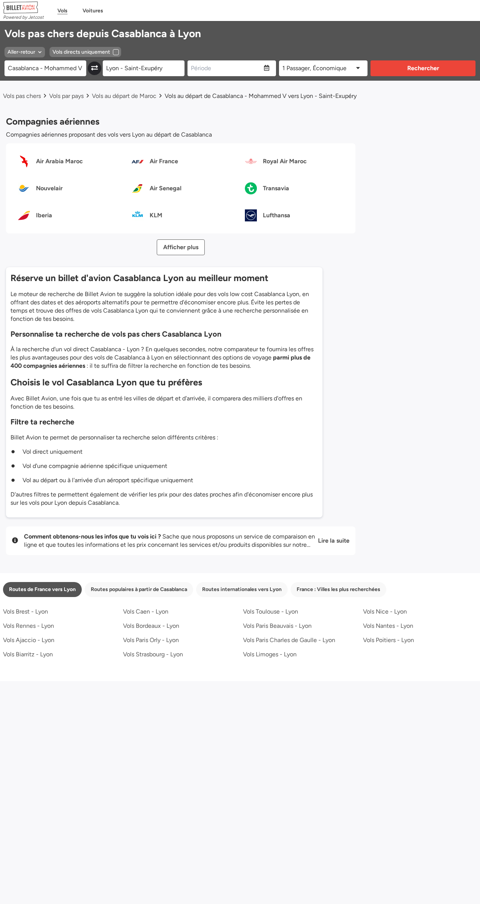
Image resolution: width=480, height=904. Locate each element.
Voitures (92, 11)
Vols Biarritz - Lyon (28, 654)
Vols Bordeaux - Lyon (151, 625)
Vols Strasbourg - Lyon (153, 654)
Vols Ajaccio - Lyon (28, 640)
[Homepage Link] (23, 7)
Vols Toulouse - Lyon (270, 611)
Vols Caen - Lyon (145, 611)
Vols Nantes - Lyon (388, 625)
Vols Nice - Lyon (385, 611)
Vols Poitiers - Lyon (388, 640)
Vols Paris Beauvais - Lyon (277, 625)
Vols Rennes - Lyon (28, 625)
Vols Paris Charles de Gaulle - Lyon (289, 640)
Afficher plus (180, 247)
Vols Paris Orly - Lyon (151, 640)
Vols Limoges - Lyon (270, 654)
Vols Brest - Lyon (25, 611)
